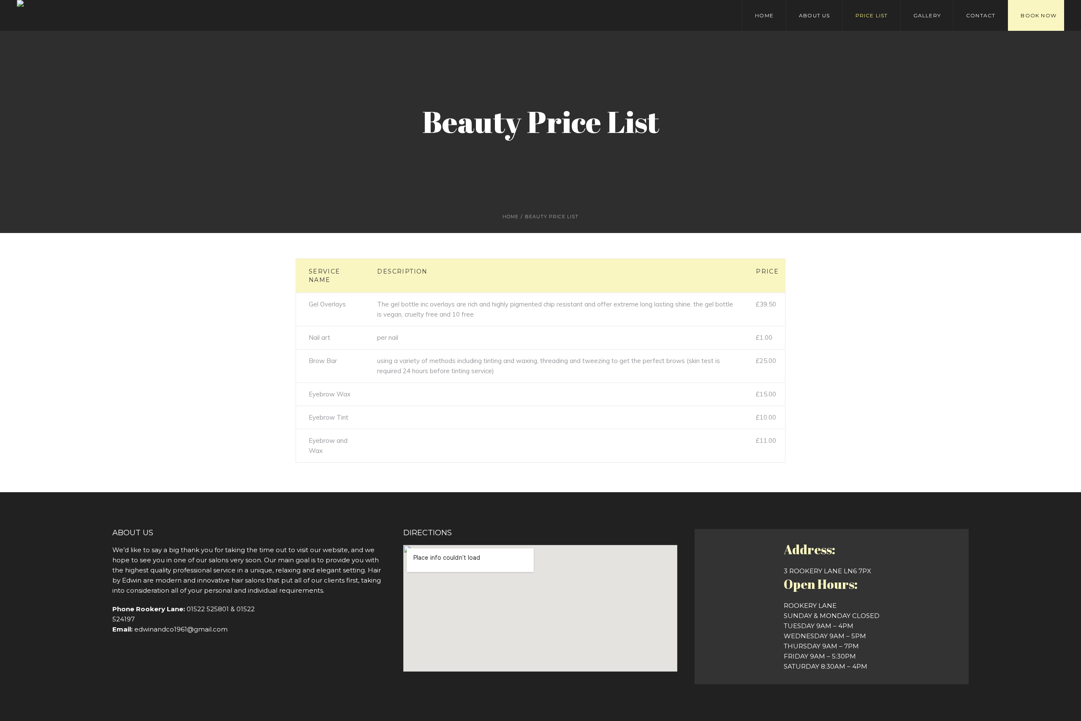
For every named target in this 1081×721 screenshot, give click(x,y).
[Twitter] (198, 15)
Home (510, 217)
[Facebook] (187, 15)
